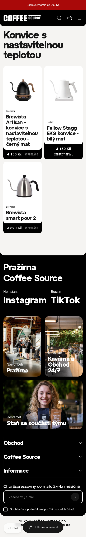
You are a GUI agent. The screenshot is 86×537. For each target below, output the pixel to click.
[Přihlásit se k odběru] (75, 497)
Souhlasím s (42, 509)
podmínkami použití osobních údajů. (51, 509)
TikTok (65, 300)
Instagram (25, 300)
